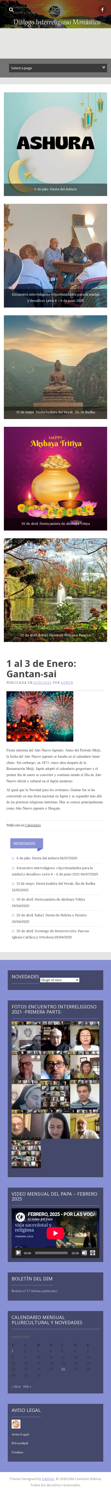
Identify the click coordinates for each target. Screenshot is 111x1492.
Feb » (27, 1387)
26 (63, 1369)
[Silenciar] (84, 1253)
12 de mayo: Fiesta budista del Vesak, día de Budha (56, 884)
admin (67, 683)
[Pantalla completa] (92, 1253)
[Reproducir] (18, 1253)
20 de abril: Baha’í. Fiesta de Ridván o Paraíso (52, 915)
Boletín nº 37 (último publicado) (34, 1290)
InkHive (48, 1478)
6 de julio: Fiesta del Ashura (38, 858)
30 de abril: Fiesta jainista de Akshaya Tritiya (51, 899)
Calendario (33, 825)
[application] (55, 1233)
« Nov (16, 1387)
